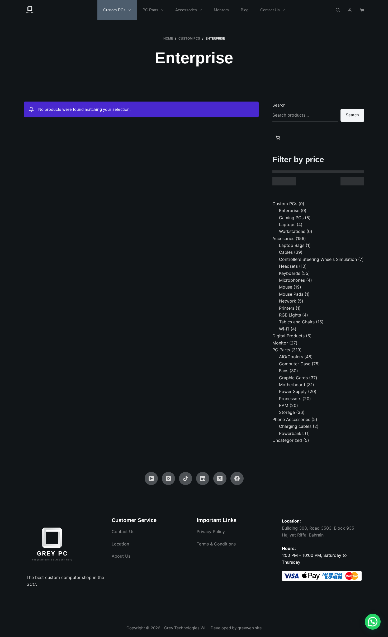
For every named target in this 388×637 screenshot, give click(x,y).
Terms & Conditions (216, 544)
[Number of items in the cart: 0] (277, 137)
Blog (244, 10)
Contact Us (270, 10)
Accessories (186, 10)
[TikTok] (185, 478)
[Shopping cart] (361, 10)
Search (279, 105)
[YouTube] (151, 478)
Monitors (221, 10)
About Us (121, 556)
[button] (373, 622)
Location (120, 544)
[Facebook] (237, 478)
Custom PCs (114, 10)
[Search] (338, 10)
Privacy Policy (211, 531)
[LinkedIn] (202, 478)
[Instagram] (168, 478)
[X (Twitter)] (219, 478)
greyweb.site (250, 627)
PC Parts (150, 10)
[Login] (350, 10)
